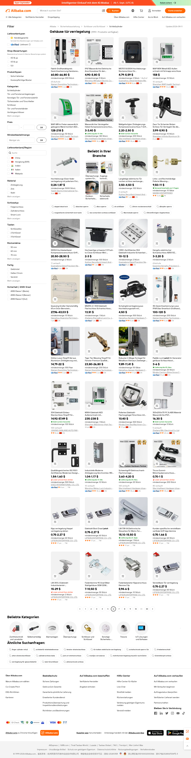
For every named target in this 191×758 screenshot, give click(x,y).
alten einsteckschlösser (21, 656)
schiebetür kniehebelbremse (47, 650)
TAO (115, 745)
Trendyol (123, 745)
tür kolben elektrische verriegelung (107, 650)
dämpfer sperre (165, 207)
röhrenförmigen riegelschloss (158, 213)
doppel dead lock (61, 207)
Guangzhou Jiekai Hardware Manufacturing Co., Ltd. (133, 80)
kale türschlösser (51, 662)
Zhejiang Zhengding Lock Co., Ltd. (99, 318)
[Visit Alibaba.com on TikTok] (183, 713)
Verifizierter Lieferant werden (166, 697)
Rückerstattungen (125, 697)
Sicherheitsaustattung (70, 26)
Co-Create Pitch (13, 687)
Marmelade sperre (131, 213)
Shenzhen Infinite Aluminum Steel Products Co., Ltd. (167, 136)
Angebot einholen (87, 687)
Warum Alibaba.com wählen (17, 681)
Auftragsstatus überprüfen (165, 692)
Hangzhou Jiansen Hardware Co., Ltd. (133, 370)
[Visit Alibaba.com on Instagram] (172, 713)
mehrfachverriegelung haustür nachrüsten (130, 656)
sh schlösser (119, 207)
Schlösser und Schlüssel (94, 26)
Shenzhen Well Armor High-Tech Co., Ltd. (99, 424)
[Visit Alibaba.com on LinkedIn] (161, 713)
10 (136, 609)
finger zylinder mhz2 (20, 650)
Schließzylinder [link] (115, 26)
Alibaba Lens (11, 733)
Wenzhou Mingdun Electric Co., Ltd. (99, 80)
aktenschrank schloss (74, 662)
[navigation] (26, 318)
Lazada (93, 745)
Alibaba (53, 26)
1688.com (64, 745)
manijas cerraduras (97, 656)
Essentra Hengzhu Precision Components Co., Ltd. (167, 266)
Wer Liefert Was (136, 745)
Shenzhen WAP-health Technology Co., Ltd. (167, 84)
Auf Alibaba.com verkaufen (165, 681)
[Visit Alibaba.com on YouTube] (178, 713)
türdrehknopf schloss (163, 656)
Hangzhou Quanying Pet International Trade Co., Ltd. (65, 318)
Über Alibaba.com (14, 675)
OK (41, 127)
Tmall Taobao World (79, 745)
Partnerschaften (161, 703)
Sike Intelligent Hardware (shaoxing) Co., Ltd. (99, 138)
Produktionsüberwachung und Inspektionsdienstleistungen (56, 704)
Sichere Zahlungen (51, 681)
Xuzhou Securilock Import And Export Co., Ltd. (133, 194)
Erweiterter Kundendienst (54, 697)
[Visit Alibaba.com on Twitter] (166, 713)
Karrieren (10, 697)
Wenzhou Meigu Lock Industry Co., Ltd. (99, 488)
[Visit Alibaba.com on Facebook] (155, 713)
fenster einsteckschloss (76, 650)
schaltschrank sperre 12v (139, 650)
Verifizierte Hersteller (89, 681)
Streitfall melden (124, 692)
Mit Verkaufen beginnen (164, 687)
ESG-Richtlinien (12, 692)
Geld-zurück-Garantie (52, 687)
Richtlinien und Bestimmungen (56, 710)
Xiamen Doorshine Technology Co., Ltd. (65, 84)
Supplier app (82, 733)
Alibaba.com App (136, 733)
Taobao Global (105, 745)
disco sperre (101, 207)
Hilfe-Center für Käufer (127, 681)
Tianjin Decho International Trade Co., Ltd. (65, 191)
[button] (103, 10)
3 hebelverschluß (163, 650)
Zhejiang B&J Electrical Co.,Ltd (166, 430)
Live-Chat (121, 687)
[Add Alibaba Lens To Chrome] (49, 733)
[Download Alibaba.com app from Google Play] (176, 733)
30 (147, 609)
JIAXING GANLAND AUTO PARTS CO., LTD (65, 430)
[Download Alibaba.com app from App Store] (155, 733)
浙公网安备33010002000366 (141, 754)
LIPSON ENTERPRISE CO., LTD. (64, 540)
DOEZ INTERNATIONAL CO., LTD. (65, 485)
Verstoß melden (124, 710)
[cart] (142, 11)
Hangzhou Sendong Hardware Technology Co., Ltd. (133, 318)
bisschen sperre (82, 207)
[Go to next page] (152, 608)
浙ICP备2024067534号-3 (167, 754)
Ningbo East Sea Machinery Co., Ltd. (133, 424)
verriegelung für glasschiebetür (24, 662)
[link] (187, 731)
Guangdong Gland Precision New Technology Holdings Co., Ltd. (65, 266)
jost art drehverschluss (72, 656)
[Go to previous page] (79, 608)
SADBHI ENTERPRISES (163, 193)
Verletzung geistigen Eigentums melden (131, 704)
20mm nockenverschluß (141, 207)
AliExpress (53, 745)
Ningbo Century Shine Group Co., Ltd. (167, 372)
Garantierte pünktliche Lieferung (57, 692)
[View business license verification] (120, 753)
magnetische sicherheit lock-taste (68, 213)
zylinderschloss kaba (47, 656)
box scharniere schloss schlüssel (102, 213)
